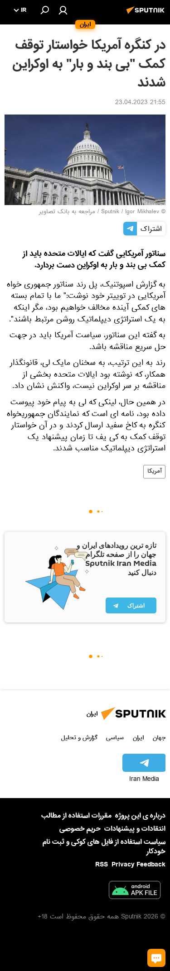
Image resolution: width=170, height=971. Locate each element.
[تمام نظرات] (156, 958)
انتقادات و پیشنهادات (134, 829)
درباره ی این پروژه (140, 815)
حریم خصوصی (80, 829)
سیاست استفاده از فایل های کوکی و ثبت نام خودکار (104, 847)
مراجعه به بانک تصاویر (67, 212)
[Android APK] (134, 892)
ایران (138, 737)
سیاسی (115, 737)
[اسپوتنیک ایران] (147, 15)
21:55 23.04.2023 (140, 103)
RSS (101, 864)
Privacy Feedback (138, 865)
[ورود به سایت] (63, 10)
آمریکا (154, 471)
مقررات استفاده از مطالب (76, 815)
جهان (159, 737)
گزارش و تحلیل (79, 737)
